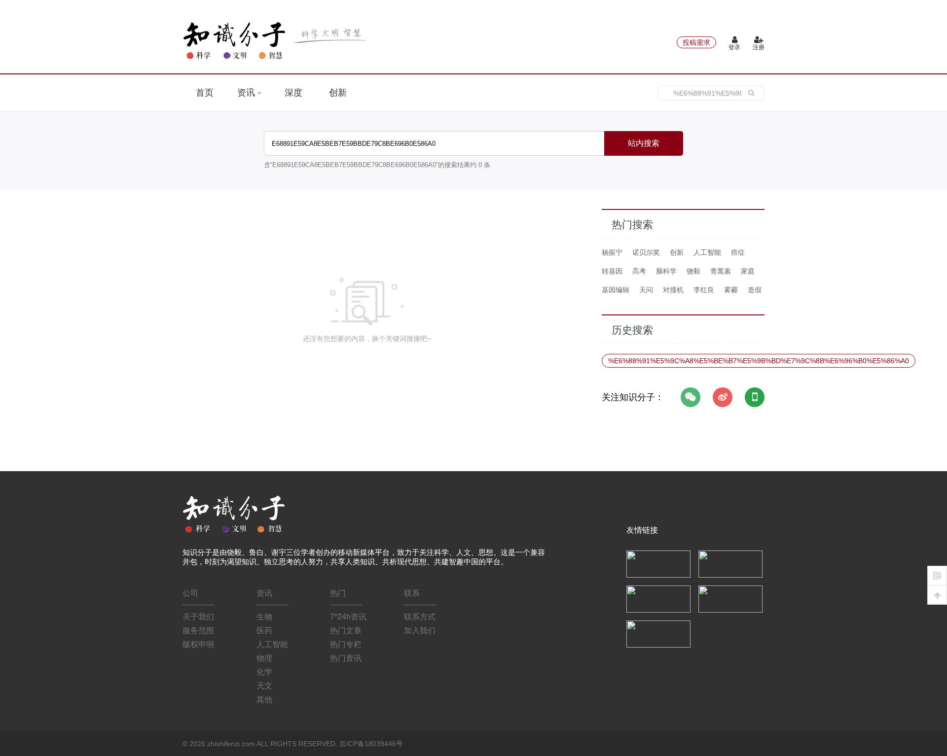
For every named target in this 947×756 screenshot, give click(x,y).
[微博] (722, 397)
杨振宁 (612, 252)
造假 (755, 290)
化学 (264, 672)
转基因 (612, 271)
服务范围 (198, 630)
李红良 (703, 290)
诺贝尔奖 (646, 252)
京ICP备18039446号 (371, 744)
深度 (293, 93)
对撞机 (673, 290)
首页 (205, 93)
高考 (639, 271)
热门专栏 (346, 644)
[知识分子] (276, 40)
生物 (264, 617)
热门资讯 (346, 658)
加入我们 (420, 630)
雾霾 (731, 290)
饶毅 (693, 271)
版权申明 (198, 644)
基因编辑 (615, 290)
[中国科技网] (730, 563)
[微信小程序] (755, 397)
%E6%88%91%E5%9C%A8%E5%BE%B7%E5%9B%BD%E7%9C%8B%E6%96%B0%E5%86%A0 (758, 361)
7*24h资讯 (348, 617)
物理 (264, 658)
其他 (264, 699)
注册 (759, 47)
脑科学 (666, 271)
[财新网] (730, 598)
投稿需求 (696, 42)
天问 (646, 290)
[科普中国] (658, 598)
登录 (734, 47)
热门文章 (346, 630)
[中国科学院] (658, 563)
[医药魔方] (658, 633)
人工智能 (707, 252)
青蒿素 (720, 271)
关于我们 (198, 617)
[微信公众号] (690, 397)
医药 (264, 630)
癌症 (738, 252)
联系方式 (420, 617)
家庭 (748, 271)
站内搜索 (643, 143)
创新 (338, 93)
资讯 (247, 93)
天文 (264, 686)
